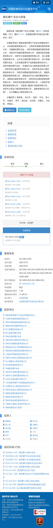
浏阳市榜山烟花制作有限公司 (16, 340)
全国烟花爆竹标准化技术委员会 (31, 301)
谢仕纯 (35, 435)
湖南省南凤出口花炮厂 (14, 407)
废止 (42, 164)
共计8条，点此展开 (27, 223)
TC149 (21, 34)
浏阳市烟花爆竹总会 (13, 336)
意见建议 (26, 110)
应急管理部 (23, 298)
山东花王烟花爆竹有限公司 (15, 379)
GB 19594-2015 (14, 196)
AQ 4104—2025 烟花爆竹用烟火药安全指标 (22, 467)
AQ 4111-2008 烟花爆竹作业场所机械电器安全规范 (25, 484)
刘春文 (35, 428)
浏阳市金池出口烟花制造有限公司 (18, 390)
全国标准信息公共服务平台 (22, 9)
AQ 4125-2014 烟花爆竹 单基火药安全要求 (22, 481)
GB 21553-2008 (14, 212)
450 (39, 31)
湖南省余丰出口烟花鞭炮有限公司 (18, 347)
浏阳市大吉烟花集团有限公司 (16, 375)
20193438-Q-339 (28, 284)
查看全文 (11, 110)
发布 (12, 164)
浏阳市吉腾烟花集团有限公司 (16, 344)
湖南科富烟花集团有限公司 (15, 393)
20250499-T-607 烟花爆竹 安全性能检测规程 (23, 460)
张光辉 (8, 428)
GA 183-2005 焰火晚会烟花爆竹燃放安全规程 (23, 488)
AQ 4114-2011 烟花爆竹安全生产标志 (20, 470)
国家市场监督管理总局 (37, 500)
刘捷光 (35, 425)
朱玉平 (35, 421)
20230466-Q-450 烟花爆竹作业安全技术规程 (22, 456)
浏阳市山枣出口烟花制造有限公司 (18, 358)
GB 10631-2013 (14, 181)
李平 (7, 435)
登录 (37, 2)
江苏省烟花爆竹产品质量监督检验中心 (20, 383)
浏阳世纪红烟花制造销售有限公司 (18, 351)
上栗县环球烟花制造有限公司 (16, 354)
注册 (47, 2)
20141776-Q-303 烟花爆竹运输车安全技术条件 (23, 463)
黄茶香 (8, 421)
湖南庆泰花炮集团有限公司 (15, 326)
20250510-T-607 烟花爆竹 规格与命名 (20, 453)
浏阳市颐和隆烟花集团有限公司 (17, 322)
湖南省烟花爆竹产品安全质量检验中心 (20, 315)
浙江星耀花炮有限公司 (14, 329)
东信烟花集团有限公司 (14, 365)
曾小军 (8, 425)
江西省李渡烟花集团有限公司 (16, 319)
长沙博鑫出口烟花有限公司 (15, 361)
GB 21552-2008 (14, 204)
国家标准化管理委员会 (37, 503)
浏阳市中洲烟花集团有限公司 (16, 372)
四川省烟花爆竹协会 (13, 333)
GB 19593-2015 (14, 189)
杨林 (7, 432)
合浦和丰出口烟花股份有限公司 (17, 386)
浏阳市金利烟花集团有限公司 (16, 400)
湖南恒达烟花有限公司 (14, 397)
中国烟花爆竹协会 (12, 368)
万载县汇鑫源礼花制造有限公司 (17, 404)
